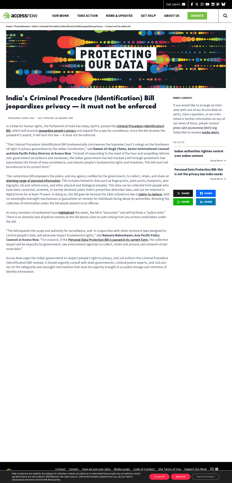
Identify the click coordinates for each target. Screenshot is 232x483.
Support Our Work (195, 469)
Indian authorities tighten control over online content (198, 153)
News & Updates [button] (119, 15)
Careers (74, 469)
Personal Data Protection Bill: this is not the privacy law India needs (198, 172)
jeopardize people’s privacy (57, 131)
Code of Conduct (144, 469)
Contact (60, 469)
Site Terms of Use (169, 469)
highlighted (66, 212)
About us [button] (171, 15)
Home (9, 26)
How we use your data (96, 469)
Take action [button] (87, 15)
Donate (197, 15)
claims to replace (150, 194)
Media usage (122, 469)
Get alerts (173, 4)
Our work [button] (60, 15)
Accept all (159, 476)
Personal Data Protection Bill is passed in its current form (108, 240)
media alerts (210, 132)
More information (205, 476)
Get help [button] (148, 15)
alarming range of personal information (33, 181)
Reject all (180, 476)
